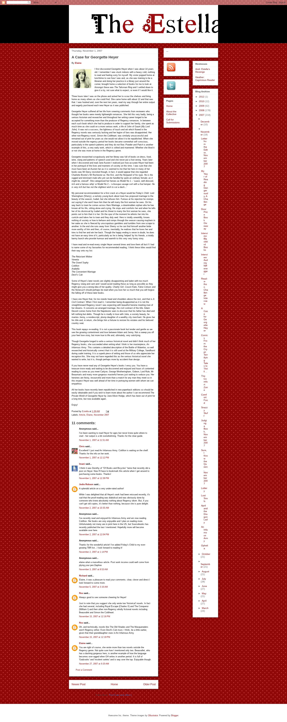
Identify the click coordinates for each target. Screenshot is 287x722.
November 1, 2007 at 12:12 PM (94, 457)
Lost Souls (204, 498)
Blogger (174, 715)
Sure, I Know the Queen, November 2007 (204, 467)
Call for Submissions (173, 121)
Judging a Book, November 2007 (204, 433)
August (205, 571)
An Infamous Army (204, 534)
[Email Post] (107, 411)
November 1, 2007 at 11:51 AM (94, 440)
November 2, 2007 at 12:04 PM (94, 534)
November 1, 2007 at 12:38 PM (94, 478)
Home (114, 684)
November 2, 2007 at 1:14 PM (93, 552)
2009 (202, 105)
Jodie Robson (86, 484)
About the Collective (171, 113)
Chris (82, 446)
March (205, 608)
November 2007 (101, 415)
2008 (202, 110)
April (204, 600)
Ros (81, 593)
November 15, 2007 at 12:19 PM (94, 637)
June (204, 586)
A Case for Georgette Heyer (204, 319)
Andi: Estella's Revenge (202, 70)
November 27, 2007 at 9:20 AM (94, 663)
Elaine (90, 415)
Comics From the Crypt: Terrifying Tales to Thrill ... (204, 353)
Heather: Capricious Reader (205, 78)
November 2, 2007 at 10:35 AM (94, 508)
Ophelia (204, 547)
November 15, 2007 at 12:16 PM (94, 616)
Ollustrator (153, 715)
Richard (83, 575)
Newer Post (78, 684)
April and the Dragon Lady (204, 514)
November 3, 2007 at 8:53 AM (93, 569)
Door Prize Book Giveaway (204, 219)
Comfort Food (204, 398)
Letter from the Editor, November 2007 (204, 152)
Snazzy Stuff (204, 411)
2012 (202, 96)
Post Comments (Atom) (120, 695)
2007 (202, 115)
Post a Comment (84, 670)
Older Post (149, 684)
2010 (202, 101)
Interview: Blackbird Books (204, 241)
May (204, 593)
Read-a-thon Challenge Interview (204, 291)
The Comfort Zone (204, 383)
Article (82, 415)
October (206, 554)
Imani (82, 464)
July (204, 578)
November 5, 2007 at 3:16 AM (93, 587)
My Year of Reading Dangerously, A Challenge (204, 188)
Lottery (204, 489)
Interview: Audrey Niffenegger (204, 264)
